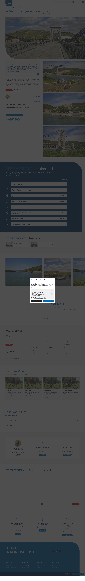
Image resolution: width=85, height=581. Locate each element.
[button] (51, 291)
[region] (42, 294)
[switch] (52, 291)
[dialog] (42, 290)
